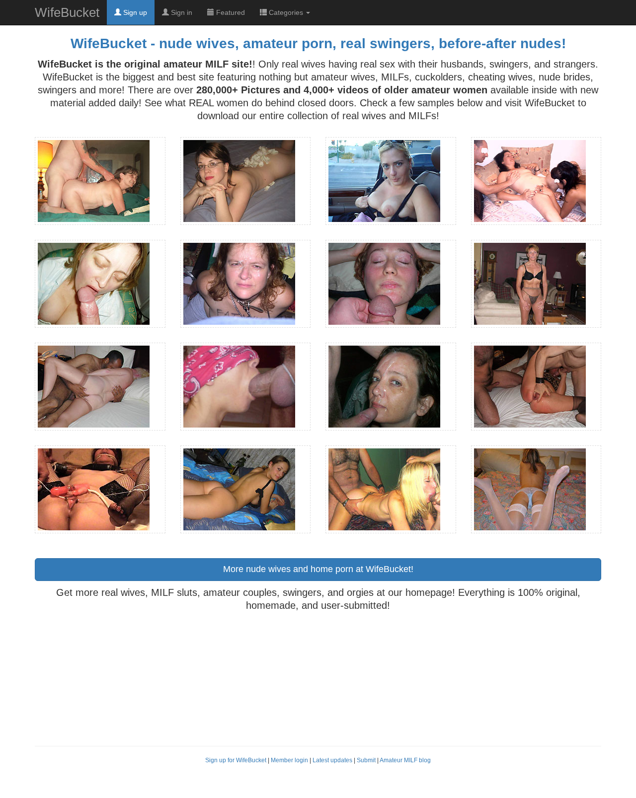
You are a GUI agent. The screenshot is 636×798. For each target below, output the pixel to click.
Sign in (180, 12)
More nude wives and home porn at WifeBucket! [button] (318, 569)
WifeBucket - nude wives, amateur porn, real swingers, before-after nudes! (318, 43)
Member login (289, 760)
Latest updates (332, 760)
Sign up (134, 12)
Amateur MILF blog (405, 760)
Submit (366, 760)
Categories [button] (286, 12)
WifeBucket (67, 12)
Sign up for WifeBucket (235, 760)
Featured (229, 12)
